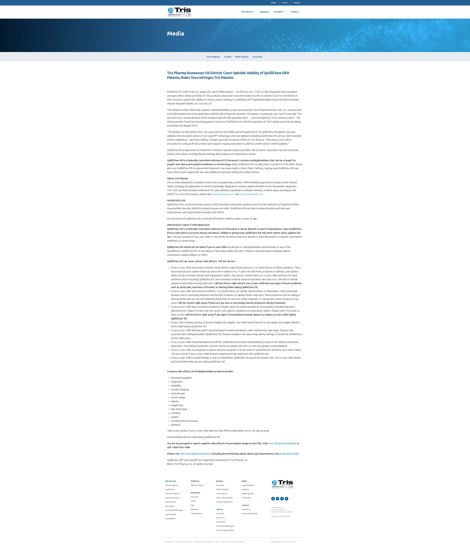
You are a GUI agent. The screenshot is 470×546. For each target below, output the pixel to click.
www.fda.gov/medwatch (282, 443)
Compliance (170, 518)
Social (216, 542)
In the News (257, 57)
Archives (228, 57)
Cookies (223, 542)
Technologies (196, 513)
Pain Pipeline (221, 494)
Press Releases (213, 57)
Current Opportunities (225, 530)
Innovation (278, 12)
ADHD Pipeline (222, 489)
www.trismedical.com (251, 194)
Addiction (194, 509)
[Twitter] (282, 498)
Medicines (264, 12)
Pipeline (294, 12)
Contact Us (246, 509)
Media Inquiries (242, 57)
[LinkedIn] (273, 498)
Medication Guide (289, 453)
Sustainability (170, 514)
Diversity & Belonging (174, 510)
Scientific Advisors (172, 494)
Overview (195, 497)
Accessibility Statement (235, 542)
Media (273, 3)
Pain (192, 505)
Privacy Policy (170, 542)
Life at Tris (220, 518)
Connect (297, 3)
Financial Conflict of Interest (203, 542)
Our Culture (170, 506)
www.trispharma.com (223, 194)
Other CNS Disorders (224, 498)
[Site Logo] (179, 12)
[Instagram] (277, 498)
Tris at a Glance (171, 485)
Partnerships (170, 502)
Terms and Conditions (184, 542)
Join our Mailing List (250, 513)
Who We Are (247, 12)
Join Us (285, 3)
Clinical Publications (224, 502)
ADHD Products (197, 485)
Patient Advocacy (172, 498)
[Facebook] (286, 498)
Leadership (169, 489)
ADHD (193, 501)
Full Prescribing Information (195, 453)
